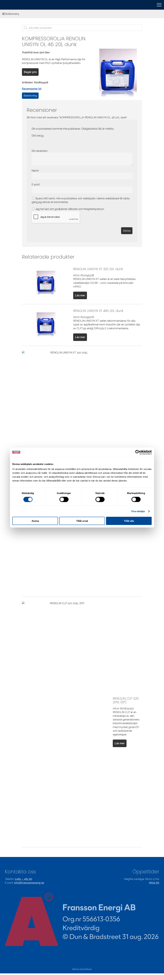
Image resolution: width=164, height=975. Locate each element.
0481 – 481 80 (23, 879)
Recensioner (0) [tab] (31, 88)
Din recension (40, 150)
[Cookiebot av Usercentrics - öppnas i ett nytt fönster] (138, 452)
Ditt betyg (38, 135)
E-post (36, 184)
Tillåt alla (129, 521)
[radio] (34, 142)
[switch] (64, 499)
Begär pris (30, 72)
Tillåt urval (82, 521)
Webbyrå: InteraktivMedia (82, 969)
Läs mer (80, 295)
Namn (35, 170)
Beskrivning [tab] (30, 95)
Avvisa (35, 521)
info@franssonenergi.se (29, 882)
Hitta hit (154, 882)
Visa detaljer (138, 511)
